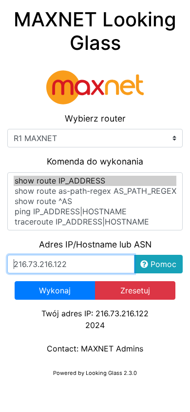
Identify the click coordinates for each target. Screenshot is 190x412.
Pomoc (162, 264)
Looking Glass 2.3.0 (111, 373)
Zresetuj (135, 290)
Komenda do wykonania (95, 161)
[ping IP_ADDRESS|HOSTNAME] (95, 211)
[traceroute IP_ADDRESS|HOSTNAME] (95, 222)
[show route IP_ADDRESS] (95, 181)
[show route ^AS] (95, 201)
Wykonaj (55, 290)
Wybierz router (95, 118)
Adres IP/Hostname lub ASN (95, 244)
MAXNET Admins (112, 348)
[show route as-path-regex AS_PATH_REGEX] (95, 191)
